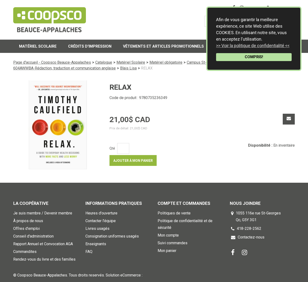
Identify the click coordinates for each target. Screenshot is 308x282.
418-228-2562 (249, 228)
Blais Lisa (128, 68)
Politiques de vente (174, 213)
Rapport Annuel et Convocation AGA (43, 244)
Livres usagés (97, 228)
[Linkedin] (244, 252)
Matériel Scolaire (130, 62)
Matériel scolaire (38, 46)
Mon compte (168, 235)
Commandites (25, 251)
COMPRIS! (254, 57)
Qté (112, 148)
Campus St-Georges (204, 62)
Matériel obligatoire (165, 62)
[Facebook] (233, 252)
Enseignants (95, 244)
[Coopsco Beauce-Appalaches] (49, 19)
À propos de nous (28, 221)
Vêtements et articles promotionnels (163, 46)
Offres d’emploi (26, 228)
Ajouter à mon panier (133, 161)
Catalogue (103, 62)
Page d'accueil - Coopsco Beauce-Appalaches (52, 62)
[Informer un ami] (289, 119)
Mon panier (167, 250)
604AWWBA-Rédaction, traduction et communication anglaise (64, 68)
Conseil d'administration (33, 236)
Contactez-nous (251, 237)
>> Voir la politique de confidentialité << (252, 45)
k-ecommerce (155, 275)
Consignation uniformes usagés (112, 236)
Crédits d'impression (89, 46)
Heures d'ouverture (101, 213)
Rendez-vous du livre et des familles (44, 259)
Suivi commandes (172, 243)
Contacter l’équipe (100, 221)
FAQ (88, 251)
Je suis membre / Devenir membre (42, 213)
